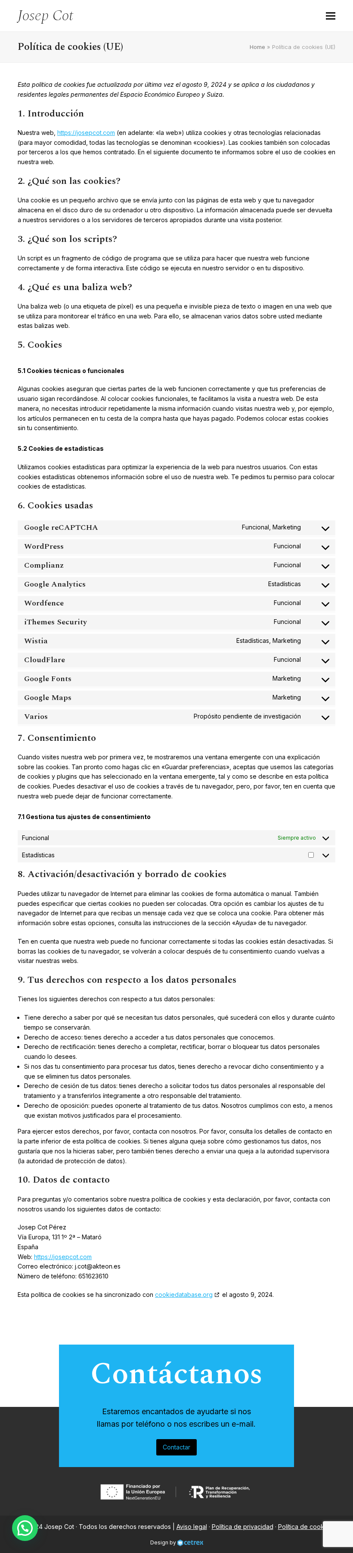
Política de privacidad (242, 1526)
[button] (330, 15)
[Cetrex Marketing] (190, 1542)
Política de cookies (305, 1526)
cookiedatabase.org (184, 1294)
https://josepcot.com (86, 132)
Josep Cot (46, 15)
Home (257, 46)
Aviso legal (191, 1526)
